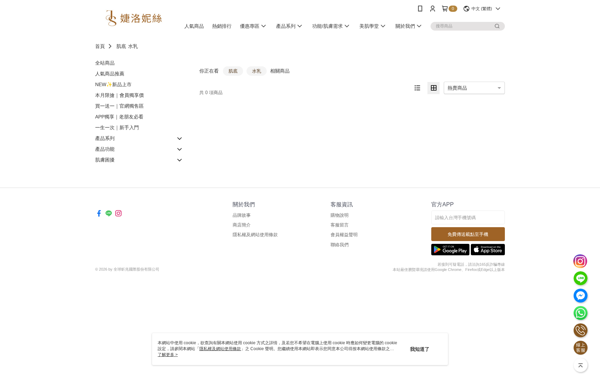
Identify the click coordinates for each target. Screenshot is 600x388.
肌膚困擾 (105, 160)
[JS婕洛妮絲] (133, 18)
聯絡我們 (340, 244)
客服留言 (340, 225)
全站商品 (105, 63)
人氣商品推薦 (109, 73)
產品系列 (105, 138)
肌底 (121, 46)
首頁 (100, 46)
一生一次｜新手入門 (117, 127)
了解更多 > (168, 354)
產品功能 (105, 149)
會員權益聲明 (344, 234)
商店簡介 (242, 225)
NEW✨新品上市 (113, 84)
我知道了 (420, 349)
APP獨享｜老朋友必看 (119, 116)
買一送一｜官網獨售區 (119, 106)
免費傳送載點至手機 (468, 234)
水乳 (133, 46)
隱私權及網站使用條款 (255, 234)
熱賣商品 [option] (457, 88)
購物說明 (340, 215)
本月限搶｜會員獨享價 (119, 95)
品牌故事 (242, 215)
